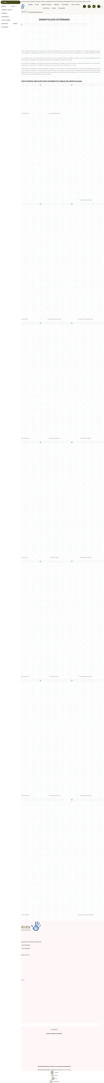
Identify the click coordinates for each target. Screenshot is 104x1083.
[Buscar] (84, 6)
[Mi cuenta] (94, 6)
